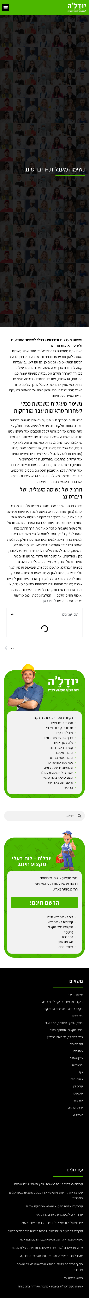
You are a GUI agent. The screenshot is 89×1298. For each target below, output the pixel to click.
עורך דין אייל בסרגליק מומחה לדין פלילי (59, 1214)
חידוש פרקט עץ (73, 1278)
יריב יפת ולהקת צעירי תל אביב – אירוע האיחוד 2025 (52, 1223)
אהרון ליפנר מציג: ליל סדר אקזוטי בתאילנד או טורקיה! (51, 1256)
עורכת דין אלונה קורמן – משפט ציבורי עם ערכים (54, 1206)
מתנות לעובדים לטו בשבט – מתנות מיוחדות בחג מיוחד (50, 1286)
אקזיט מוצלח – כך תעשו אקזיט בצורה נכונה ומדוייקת (51, 1239)
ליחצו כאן (49, 600)
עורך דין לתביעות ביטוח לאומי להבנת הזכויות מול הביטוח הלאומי (45, 1231)
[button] (5, 7)
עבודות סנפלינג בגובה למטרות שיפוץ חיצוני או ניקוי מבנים (48, 1184)
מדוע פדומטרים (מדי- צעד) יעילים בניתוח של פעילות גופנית (47, 1247)
